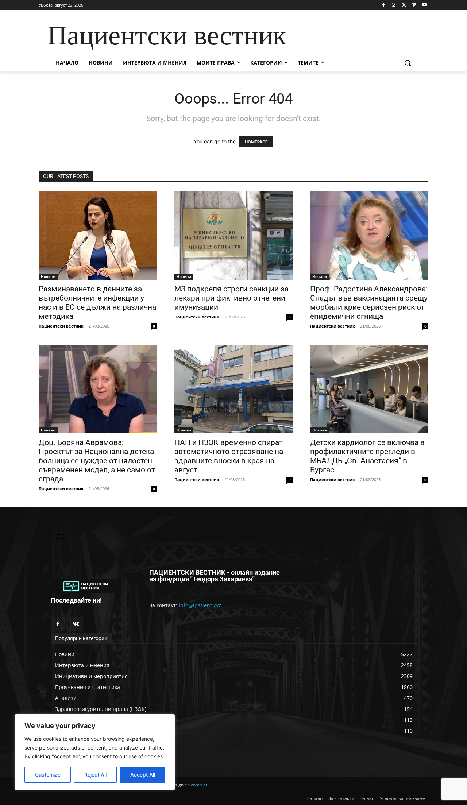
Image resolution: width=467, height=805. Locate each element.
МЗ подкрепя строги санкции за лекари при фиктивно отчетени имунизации (231, 298)
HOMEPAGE (256, 141)
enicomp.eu (196, 785)
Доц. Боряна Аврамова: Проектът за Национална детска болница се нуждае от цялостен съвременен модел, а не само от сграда (97, 460)
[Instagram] (394, 5)
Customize (48, 774)
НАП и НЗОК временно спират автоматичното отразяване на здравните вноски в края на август (228, 456)
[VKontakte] (76, 624)
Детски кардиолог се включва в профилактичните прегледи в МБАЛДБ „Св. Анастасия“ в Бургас (367, 456)
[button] (407, 62)
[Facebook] (383, 5)
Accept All (142, 774)
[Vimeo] (414, 5)
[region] (95, 752)
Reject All (95, 774)
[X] (404, 5)
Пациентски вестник (61, 326)
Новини (48, 276)
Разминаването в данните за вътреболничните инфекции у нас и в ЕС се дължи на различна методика (97, 303)
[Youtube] (424, 5)
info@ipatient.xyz (200, 605)
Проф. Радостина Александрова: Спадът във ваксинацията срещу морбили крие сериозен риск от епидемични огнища (369, 303)
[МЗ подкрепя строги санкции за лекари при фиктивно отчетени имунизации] (233, 235)
